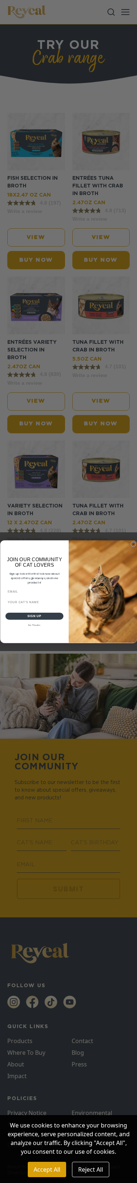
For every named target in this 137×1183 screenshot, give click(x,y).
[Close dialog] (133, 544)
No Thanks (34, 625)
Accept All (47, 1169)
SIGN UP (34, 616)
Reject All (90, 1169)
